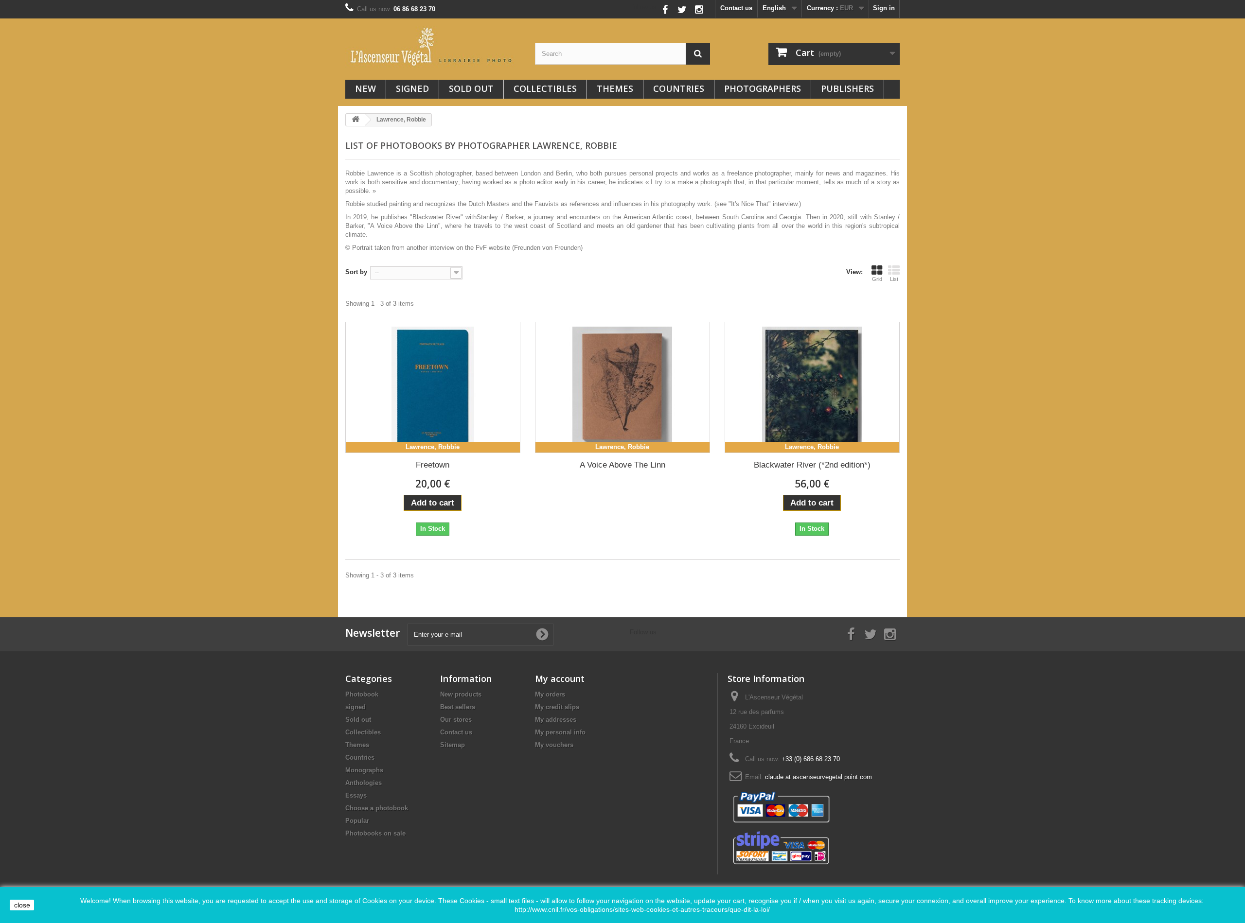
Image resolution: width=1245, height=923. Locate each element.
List (894, 279)
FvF (481, 247)
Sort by (356, 272)
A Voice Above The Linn (622, 465)
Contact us (736, 8)
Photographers (762, 88)
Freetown (432, 465)
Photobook (361, 694)
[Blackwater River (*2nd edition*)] (812, 387)
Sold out (471, 88)
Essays (356, 795)
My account (560, 678)
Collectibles (545, 88)
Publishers (847, 88)
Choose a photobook (376, 808)
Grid (877, 279)
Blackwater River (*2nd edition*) (812, 465)
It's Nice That (749, 204)
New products (460, 694)
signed (412, 88)
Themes (615, 88)
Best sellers (457, 707)
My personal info (560, 732)
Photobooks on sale (375, 833)
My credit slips (557, 707)
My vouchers (554, 745)
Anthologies (363, 782)
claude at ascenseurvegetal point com (818, 777)
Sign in (884, 8)
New (365, 88)
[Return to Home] (355, 120)
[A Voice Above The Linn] (622, 387)
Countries (678, 88)
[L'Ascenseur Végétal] (432, 47)
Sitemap (452, 745)
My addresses (555, 719)
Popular (357, 820)
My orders (550, 694)
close (22, 905)
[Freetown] (433, 387)
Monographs (364, 770)
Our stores (456, 719)
